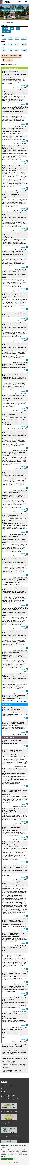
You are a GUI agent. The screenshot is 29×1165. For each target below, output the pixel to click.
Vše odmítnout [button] (21, 1159)
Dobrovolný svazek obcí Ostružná (9, 1136)
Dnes (4, 38)
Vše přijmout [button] (7, 1159)
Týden (10, 38)
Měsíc (16, 38)
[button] (14, 1162)
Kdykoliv (5, 28)
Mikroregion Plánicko (6, 1123)
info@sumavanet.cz (14, 1071)
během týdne (6, 31)
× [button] (27, 1144)
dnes (12, 28)
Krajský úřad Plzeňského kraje (9, 1111)
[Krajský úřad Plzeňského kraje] (9, 1108)
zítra (18, 28)
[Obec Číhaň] (8, 2)
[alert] (14, 1154)
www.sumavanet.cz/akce (9, 1063)
